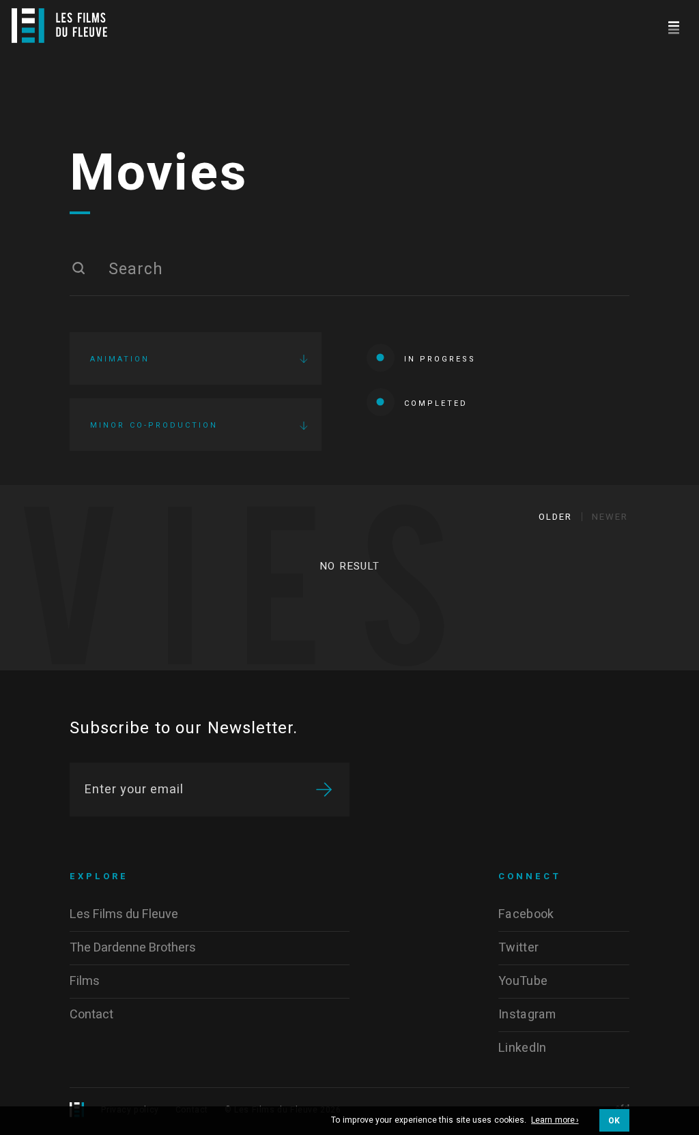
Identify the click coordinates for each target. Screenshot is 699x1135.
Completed (436, 403)
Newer (610, 516)
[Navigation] (673, 25)
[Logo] (59, 25)
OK (614, 1121)
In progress (440, 359)
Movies (159, 174)
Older (555, 516)
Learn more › (555, 1120)
